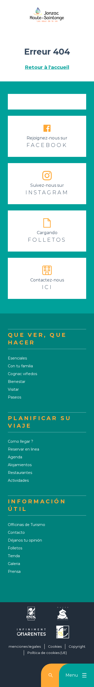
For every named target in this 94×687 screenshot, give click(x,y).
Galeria (14, 563)
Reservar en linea (23, 449)
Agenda (15, 457)
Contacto (16, 532)
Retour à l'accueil (47, 67)
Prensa (14, 571)
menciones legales (25, 647)
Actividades (18, 480)
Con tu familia (20, 366)
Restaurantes (20, 472)
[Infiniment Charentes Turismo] (31, 634)
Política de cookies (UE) (47, 653)
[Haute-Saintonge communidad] (62, 615)
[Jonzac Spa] (31, 615)
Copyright (77, 647)
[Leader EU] (62, 634)
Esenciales (17, 358)
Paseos (14, 397)
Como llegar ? (20, 441)
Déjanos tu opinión (25, 540)
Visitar (13, 389)
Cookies (55, 647)
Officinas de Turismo (26, 524)
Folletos (15, 548)
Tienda (14, 556)
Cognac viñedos (22, 373)
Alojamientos (20, 465)
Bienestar (16, 381)
